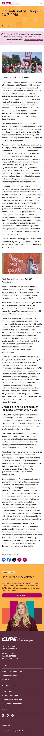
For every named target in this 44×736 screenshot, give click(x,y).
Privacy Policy (6, 731)
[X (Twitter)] (12, 715)
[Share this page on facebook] (9, 560)
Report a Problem (19, 731)
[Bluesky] (8, 715)
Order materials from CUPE (12, 699)
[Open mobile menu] (41, 3)
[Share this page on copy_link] (19, 560)
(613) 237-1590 (10, 653)
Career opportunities (9, 675)
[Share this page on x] (14, 560)
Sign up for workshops (10, 695)
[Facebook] (3, 715)
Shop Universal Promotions (12, 704)
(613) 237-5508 (10, 656)
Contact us (6, 680)
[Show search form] (37, 3)
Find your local (7, 691)
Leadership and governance (12, 671)
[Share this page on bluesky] (4, 560)
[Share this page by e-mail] (25, 560)
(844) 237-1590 (14, 658)
